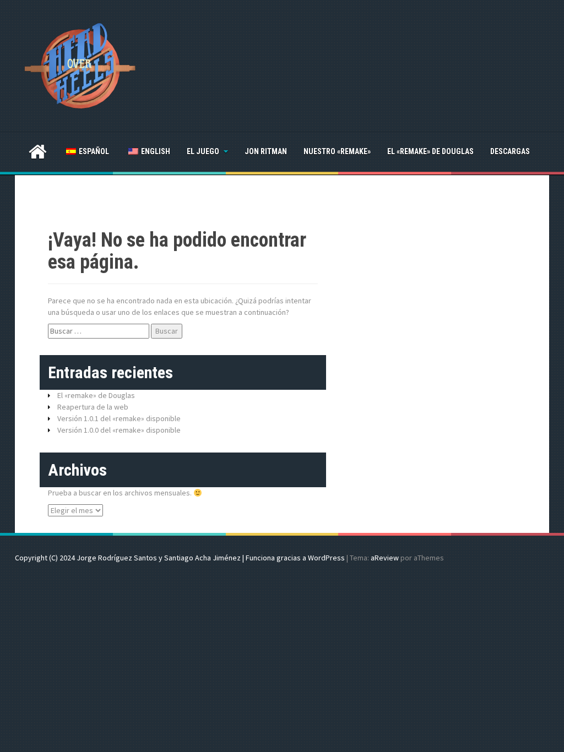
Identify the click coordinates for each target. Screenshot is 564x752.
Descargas (510, 151)
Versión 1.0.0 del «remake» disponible (119, 430)
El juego (203, 151)
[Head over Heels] (80, 65)
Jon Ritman (266, 151)
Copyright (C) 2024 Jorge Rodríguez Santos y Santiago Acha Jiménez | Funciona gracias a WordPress (180, 558)
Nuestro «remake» (337, 151)
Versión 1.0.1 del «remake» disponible (119, 418)
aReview (385, 558)
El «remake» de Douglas (430, 151)
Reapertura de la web (92, 407)
